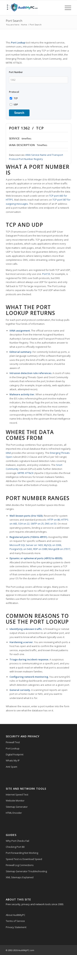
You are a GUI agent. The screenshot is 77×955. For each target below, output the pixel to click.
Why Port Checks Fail (17, 840)
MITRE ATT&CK (26, 473)
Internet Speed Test (17, 794)
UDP (16, 104)
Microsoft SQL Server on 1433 (26, 545)
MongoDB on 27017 (59, 549)
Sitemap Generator (17, 806)
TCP (16, 98)
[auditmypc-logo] (32, 7)
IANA (8, 453)
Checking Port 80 (15, 847)
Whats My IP (13, 760)
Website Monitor (15, 800)
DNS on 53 (50, 523)
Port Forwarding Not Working (22, 853)
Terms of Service (15, 921)
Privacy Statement (16, 927)
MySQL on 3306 (52, 545)
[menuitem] (66, 7)
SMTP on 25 (37, 523)
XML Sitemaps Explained (19, 877)
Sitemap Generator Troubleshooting (26, 871)
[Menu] (66, 7)
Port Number (16, 72)
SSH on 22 (24, 523)
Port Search (14, 21)
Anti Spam (11, 766)
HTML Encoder (14, 812)
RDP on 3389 (40, 549)
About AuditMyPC (15, 915)
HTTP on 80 (53, 519)
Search (19, 112)
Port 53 (46, 274)
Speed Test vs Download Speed (24, 859)
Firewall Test (13, 742)
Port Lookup (12, 748)
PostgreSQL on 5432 (21, 549)
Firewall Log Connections (20, 865)
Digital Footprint (14, 754)
